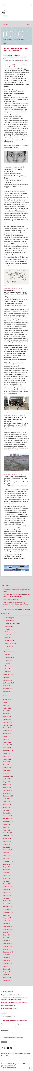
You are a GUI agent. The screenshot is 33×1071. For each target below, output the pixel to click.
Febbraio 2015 (7, 921)
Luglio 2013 (6, 955)
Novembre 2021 (7, 818)
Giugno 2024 (6, 756)
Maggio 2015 (7, 918)
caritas (7, 60)
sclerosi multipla (8, 688)
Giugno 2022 (6, 801)
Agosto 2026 (7, 699)
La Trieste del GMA (8, 683)
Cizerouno (17, 55)
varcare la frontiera (10, 643)
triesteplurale (25, 60)
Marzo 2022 (6, 810)
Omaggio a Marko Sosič (8, 1005)
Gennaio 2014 (7, 940)
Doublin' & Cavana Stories (12, 623)
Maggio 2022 (7, 804)
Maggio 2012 (7, 966)
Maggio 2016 (7, 895)
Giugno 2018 (6, 867)
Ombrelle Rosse (7, 686)
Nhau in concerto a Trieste (8, 1008)
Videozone (8, 649)
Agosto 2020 (7, 838)
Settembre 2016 (8, 887)
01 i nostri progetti (9, 57)
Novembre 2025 (7, 725)
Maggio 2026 (7, 708)
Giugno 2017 (6, 875)
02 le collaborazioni (20, 57)
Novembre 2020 (7, 833)
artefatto (7, 654)
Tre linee (7, 637)
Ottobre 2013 (7, 949)
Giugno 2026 (6, 705)
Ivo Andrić (10, 646)
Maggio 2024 (7, 759)
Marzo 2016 (6, 898)
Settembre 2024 (8, 750)
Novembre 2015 (7, 906)
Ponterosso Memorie (11, 632)
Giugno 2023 (6, 782)
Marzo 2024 (6, 765)
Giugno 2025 (6, 739)
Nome (3, 1024)
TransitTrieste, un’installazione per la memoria (16, 609)
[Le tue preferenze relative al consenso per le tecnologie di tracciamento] (30, 1068)
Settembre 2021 (8, 821)
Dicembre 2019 (7, 850)
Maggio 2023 (7, 784)
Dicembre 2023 (7, 770)
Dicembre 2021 (7, 816)
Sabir (14, 65)
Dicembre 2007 (7, 974)
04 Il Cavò (6, 677)
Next (29, 24)
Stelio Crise (8, 635)
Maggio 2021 (7, 830)
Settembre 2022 (8, 796)
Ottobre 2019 (7, 852)
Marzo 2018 (6, 870)
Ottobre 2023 (7, 773)
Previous (4, 24)
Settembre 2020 (8, 835)
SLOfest (7, 666)
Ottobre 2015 (7, 909)
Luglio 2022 (6, 799)
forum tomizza (9, 657)
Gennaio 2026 (7, 719)
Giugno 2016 (6, 892)
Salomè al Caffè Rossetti (10, 599)
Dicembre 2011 (7, 969)
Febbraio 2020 (7, 844)
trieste (19, 60)
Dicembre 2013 (7, 943)
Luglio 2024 (6, 753)
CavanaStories (9, 620)
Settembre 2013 (8, 952)
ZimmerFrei (6, 691)
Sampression (12, 1067)
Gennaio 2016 (7, 904)
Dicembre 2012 (7, 960)
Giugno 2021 (6, 827)
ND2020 (7, 663)
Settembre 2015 (8, 912)
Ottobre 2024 (7, 748)
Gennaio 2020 (7, 847)
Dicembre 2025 (7, 722)
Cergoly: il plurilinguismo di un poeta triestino (14, 1002)
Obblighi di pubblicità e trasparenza (11, 1053)
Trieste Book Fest (10, 669)
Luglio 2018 (6, 864)
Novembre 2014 (7, 929)
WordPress (11, 1066)
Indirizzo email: (5, 1030)
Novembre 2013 (7, 946)
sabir (16, 60)
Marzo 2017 (6, 881)
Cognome (19, 1024)
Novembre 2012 (7, 963)
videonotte (8, 671)
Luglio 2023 (6, 779)
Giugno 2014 (6, 935)
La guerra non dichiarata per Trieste (11, 995)
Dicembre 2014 (7, 926)
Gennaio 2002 (7, 980)
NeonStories (8, 629)
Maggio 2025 (7, 742)
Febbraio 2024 (7, 767)
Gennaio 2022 (7, 813)
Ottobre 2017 (7, 872)
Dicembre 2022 (7, 790)
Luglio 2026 (6, 702)
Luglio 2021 (6, 824)
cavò (10, 60)
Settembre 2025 (8, 731)
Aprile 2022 (6, 807)
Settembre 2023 (8, 776)
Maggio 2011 (7, 972)
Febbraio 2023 (7, 787)
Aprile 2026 (6, 711)
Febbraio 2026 (7, 716)
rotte (13, 60)
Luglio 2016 (6, 889)
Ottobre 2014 (7, 932)
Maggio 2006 (7, 977)
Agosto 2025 (7, 733)
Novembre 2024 (7, 745)
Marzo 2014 (6, 938)
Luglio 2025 (6, 736)
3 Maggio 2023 (8, 55)
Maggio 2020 (7, 841)
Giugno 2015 (6, 915)
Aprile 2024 (6, 762)
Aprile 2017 (6, 878)
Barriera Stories (7, 680)
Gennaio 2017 (7, 884)
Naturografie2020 (10, 626)
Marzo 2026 (6, 713)
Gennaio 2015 (7, 923)
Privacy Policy (19, 1037)
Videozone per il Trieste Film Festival (13, 607)
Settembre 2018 (8, 861)
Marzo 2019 (6, 858)
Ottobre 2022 (7, 793)
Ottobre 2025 (7, 728)
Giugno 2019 (6, 855)
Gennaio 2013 (7, 957)
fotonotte (8, 660)
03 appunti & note (8, 674)
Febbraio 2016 (7, 901)
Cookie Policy (26, 1053)
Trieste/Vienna (9, 640)
